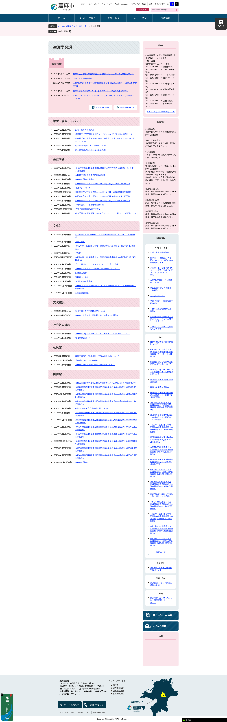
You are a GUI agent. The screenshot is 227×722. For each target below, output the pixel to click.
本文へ (83, 4)
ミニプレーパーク (82, 188)
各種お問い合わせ (96, 705)
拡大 (144, 4)
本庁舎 (115, 685)
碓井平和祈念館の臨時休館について (90, 311)
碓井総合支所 (118, 688)
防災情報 (142, 10)
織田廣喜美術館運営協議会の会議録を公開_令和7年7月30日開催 (102, 196)
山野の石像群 (81, 273)
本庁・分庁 (84, 26)
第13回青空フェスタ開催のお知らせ (90, 150)
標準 (150, 4)
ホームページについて (66, 712)
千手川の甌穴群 (82, 293)
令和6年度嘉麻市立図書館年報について (92, 408)
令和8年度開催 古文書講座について (91, 146)
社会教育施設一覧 (82, 338)
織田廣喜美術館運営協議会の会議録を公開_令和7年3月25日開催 (102, 201)
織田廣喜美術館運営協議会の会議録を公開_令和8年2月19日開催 (102, 184)
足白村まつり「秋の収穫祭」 (87, 360)
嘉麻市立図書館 (82, 462)
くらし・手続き (87, 18)
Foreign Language (122, 4)
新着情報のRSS (127, 107)
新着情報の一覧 (102, 107)
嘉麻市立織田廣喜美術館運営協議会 (90, 175)
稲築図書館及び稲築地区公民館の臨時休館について (97, 356)
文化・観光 (114, 18)
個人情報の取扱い (99, 712)
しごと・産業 (140, 18)
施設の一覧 (161, 552)
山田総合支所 (118, 691)
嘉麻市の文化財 (82, 277)
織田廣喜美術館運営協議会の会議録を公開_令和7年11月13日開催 (103, 192)
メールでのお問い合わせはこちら (161, 112)
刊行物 (78, 253)
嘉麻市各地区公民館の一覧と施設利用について (95, 365)
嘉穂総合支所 (118, 694)
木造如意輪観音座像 (83, 281)
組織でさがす (71, 26)
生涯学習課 (63, 31)
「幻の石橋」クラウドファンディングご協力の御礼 (97, 264)
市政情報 (165, 18)
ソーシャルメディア (71, 705)
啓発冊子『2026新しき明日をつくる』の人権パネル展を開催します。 (104, 134)
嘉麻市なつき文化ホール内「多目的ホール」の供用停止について (100, 91)
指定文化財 (80, 242)
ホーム (61, 18)
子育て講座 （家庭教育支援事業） (90, 205)
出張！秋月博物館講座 (82, 78)
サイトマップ (107, 4)
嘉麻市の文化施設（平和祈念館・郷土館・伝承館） (97, 315)
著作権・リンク (84, 712)
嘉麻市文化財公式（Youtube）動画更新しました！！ (97, 269)
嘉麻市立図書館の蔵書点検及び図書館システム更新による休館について (103, 74)
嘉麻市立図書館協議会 (84, 179)
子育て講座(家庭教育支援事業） (88, 209)
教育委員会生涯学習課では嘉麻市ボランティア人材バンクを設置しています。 (161, 319)
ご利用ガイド (94, 4)
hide (2, 694)
